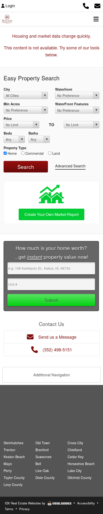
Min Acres (12, 103)
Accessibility (86, 503)
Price (8, 118)
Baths (33, 133)
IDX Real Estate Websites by (25, 503)
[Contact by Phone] (86, 5)
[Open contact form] (97, 5)
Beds (8, 133)
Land (55, 153)
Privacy (24, 509)
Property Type (15, 147)
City (7, 89)
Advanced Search (70, 166)
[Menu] (96, 19)
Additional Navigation (51, 375)
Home (12, 153)
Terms (9, 509)
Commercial (34, 153)
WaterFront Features (72, 103)
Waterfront (63, 89)
